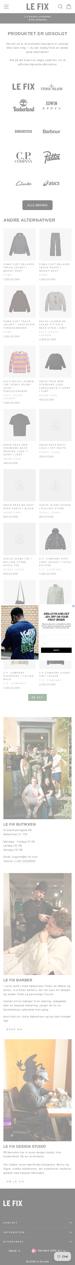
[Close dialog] (73, 606)
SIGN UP (56, 650)
